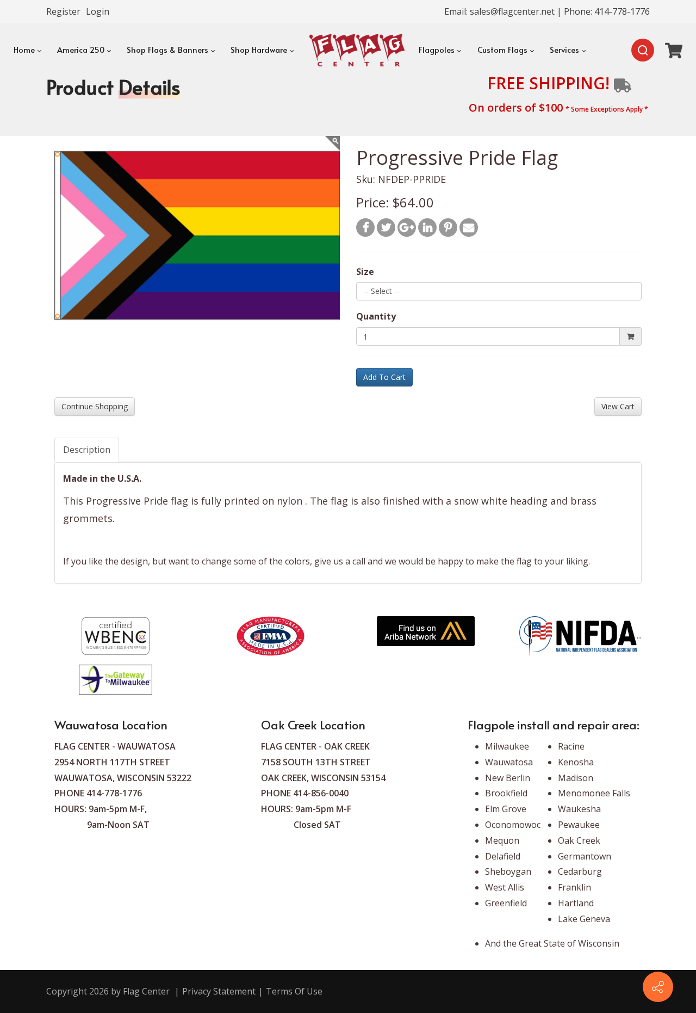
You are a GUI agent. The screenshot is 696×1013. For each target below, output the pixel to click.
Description (86, 450)
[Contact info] (658, 987)
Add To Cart (384, 377)
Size (365, 272)
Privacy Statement (219, 991)
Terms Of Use (294, 991)
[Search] (642, 50)
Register (63, 11)
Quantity (376, 316)
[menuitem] (26, 50)
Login (97, 11)
